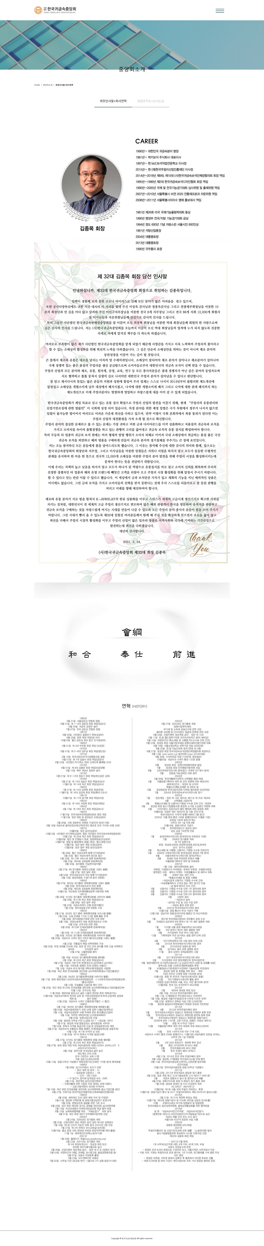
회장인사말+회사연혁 (64, 85)
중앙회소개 (47, 85)
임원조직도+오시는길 (150, 101)
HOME (37, 85)
